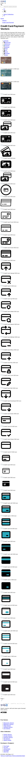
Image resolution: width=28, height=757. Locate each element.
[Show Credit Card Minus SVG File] (6, 348)
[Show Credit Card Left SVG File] (6, 501)
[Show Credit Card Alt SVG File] (6, 527)
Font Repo (6, 750)
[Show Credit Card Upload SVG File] (6, 271)
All (5, 41)
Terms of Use (4, 755)
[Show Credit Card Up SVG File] (6, 297)
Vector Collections (8, 14)
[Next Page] (2, 701)
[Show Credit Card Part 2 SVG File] (6, 67)
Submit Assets (7, 740)
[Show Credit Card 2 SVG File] (6, 514)
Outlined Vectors (7, 727)
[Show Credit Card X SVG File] (6, 284)
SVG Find (5, 751)
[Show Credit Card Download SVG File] (6, 399)
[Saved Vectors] (4, 9)
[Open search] (4, 11)
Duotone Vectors (8, 737)
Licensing (18, 755)
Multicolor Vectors (8, 724)
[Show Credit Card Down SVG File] (6, 412)
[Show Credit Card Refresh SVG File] (6, 335)
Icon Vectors (6, 728)
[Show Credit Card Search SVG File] (6, 322)
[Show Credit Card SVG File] (6, 92)
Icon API (5, 747)
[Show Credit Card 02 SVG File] (6, 424)
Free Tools (6, 746)
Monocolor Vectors (8, 723)
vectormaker (6, 749)
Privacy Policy (12, 755)
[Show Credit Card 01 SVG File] (6, 450)
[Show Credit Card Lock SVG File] (6, 373)
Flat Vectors (6, 738)
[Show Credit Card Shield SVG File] (6, 309)
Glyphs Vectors (7, 734)
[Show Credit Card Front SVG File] (6, 220)
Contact (23, 755)
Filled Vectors (7, 725)
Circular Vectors (7, 736)
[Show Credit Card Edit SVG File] (6, 386)
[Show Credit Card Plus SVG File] (6, 361)
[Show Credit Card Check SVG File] (6, 437)
